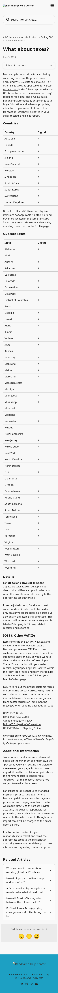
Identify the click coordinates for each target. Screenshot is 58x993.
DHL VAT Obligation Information (22, 724)
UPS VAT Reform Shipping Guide (22, 728)
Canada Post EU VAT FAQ (17, 720)
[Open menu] (52, 5)
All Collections (10, 37)
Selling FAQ (47, 37)
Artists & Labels (29, 37)
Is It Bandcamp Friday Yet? (29, 977)
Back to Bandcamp (18, 974)
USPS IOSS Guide (13, 713)
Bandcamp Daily (40, 974)
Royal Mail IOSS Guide (16, 716)
